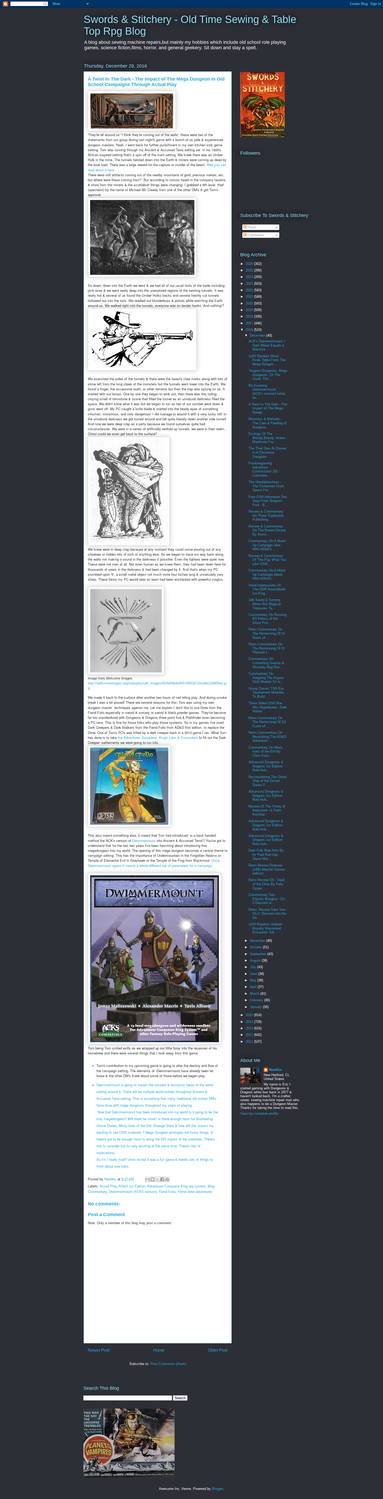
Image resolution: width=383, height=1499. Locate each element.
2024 (250, 277)
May (253, 980)
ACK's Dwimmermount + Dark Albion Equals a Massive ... (267, 345)
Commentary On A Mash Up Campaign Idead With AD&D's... (267, 574)
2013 (250, 1028)
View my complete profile (259, 1113)
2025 (250, 270)
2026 (250, 264)
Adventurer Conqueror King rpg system (176, 1186)
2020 (250, 303)
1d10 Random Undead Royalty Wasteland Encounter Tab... (265, 928)
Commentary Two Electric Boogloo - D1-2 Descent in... (267, 899)
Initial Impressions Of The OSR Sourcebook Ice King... (267, 589)
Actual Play (108, 1186)
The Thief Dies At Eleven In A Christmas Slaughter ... (267, 452)
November (258, 941)
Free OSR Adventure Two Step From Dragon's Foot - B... (268, 501)
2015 (250, 1015)
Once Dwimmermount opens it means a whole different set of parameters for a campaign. (153, 863)
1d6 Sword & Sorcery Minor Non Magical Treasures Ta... (265, 604)
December (258, 335)
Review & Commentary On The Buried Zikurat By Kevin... (267, 530)
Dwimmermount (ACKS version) (133, 1192)
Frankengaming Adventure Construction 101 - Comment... (264, 469)
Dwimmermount (144, 840)
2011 (250, 1041)
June (254, 974)
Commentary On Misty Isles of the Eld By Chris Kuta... (266, 751)
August (256, 960)
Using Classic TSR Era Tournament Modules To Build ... (266, 693)
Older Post (217, 1350)
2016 (250, 330)
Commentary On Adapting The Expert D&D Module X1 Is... (266, 678)
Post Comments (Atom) (168, 1364)
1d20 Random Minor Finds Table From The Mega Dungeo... (267, 360)
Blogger (217, 1489)
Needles (275, 1070)
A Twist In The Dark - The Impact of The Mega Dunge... (268, 408)
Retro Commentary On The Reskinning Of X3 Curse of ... (267, 722)
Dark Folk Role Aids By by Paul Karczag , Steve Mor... (266, 854)
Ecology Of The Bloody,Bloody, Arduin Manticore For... (267, 438)
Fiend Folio (167, 1192)
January (256, 1007)
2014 (250, 1022)
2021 (250, 297)
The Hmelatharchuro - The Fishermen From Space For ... (266, 486)
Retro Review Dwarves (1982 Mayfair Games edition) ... (267, 869)
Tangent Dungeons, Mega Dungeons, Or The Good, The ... (268, 375)
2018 (250, 316)
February (257, 1000)
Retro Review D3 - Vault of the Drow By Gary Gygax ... (267, 884)
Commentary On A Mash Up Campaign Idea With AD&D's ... (267, 545)
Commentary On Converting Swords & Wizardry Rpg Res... (266, 663)
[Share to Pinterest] (167, 1179)
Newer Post (98, 1350)
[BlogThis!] (152, 1179)
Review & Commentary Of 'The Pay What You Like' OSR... (267, 560)
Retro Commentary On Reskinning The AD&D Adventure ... (267, 737)
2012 (250, 1035)
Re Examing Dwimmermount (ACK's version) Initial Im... (267, 392)
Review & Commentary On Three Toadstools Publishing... (266, 515)
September (258, 954)
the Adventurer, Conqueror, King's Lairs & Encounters (158, 737)
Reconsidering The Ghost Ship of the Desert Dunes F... (268, 781)
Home (158, 1350)
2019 (250, 310)
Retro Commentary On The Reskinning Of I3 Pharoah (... (267, 648)
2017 (250, 323)
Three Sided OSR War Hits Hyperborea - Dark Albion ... (268, 707)
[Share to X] (157, 1179)
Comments (255, 235)
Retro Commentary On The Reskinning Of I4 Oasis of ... (267, 633)
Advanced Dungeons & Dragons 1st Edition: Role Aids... (266, 766)
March (255, 994)
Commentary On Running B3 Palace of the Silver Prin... (268, 619)
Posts (251, 227)
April (254, 987)
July (253, 967)
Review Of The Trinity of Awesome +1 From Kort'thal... (267, 810)
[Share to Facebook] (162, 1179)
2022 (250, 290)
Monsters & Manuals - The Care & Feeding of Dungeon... (268, 423)
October (256, 947)
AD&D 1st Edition (132, 1186)
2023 (250, 284)
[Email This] (147, 1179)
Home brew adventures (195, 1192)
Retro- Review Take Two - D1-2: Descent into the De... (268, 914)
